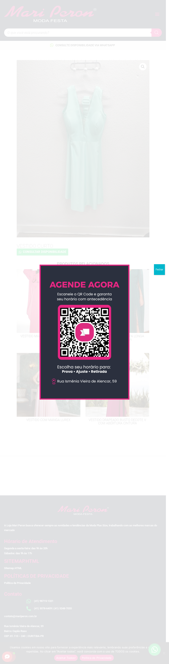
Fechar (159, 269)
